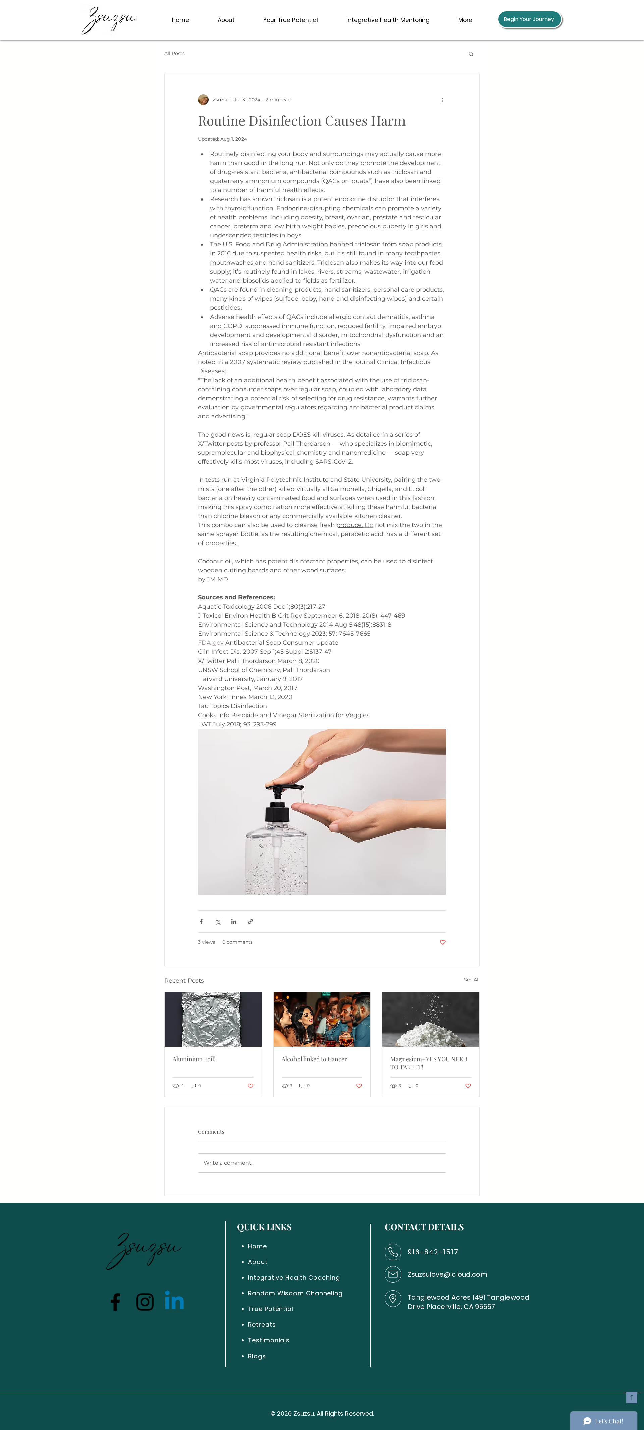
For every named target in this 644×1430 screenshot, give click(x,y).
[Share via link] (250, 921)
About (258, 1262)
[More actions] (442, 100)
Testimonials (269, 1340)
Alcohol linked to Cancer (314, 1059)
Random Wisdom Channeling (295, 1293)
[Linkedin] (174, 1302)
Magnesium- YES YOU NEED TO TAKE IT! (428, 1063)
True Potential (270, 1309)
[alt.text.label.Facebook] (115, 1302)
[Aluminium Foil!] (213, 1019)
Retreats (262, 1324)
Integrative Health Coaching (294, 1277)
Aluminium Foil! (194, 1059)
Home (257, 1246)
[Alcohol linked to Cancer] (322, 1019)
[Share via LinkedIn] (234, 921)
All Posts (174, 53)
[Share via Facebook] (201, 921)
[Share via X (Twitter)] (217, 921)
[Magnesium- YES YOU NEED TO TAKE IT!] (430, 1019)
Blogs (257, 1356)
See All (472, 980)
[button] (226, 20)
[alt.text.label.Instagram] (145, 1302)
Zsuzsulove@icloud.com (447, 1274)
